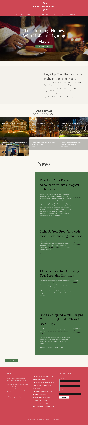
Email (62, 392)
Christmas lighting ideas (54, 247)
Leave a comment (77, 197)
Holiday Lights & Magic (43, 419)
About (62, 14)
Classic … (42, 253)
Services (30, 14)
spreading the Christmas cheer (47, 282)
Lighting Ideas (17, 14)
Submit (64, 397)
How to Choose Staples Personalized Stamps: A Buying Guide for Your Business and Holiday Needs (43, 385)
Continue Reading (45, 47)
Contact (73, 14)
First (62, 384)
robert (75, 242)
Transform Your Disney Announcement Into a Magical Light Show (59, 185)
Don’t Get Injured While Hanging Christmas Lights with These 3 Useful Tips (61, 319)
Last (62, 389)
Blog (54, 14)
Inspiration (43, 14)
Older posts (11, 360)
